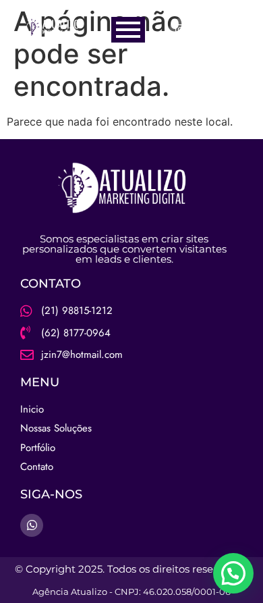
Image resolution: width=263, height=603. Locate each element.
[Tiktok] (233, 29)
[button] (233, 573)
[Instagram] (180, 29)
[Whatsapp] (207, 29)
